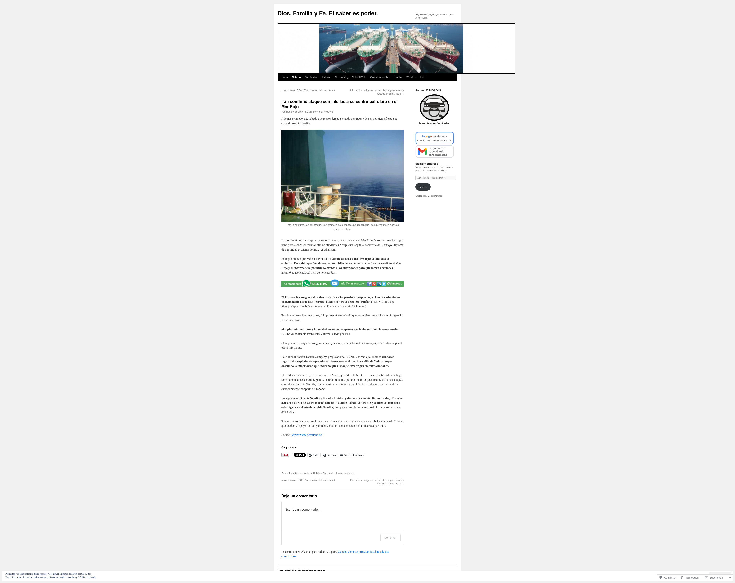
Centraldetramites (380, 77)
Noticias (296, 77)
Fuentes (398, 77)
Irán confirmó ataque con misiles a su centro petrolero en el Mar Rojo (339, 103)
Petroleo (326, 77)
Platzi (423, 77)
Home (285, 77)
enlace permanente (344, 473)
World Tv (411, 77)
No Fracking (341, 77)
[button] (342, 283)
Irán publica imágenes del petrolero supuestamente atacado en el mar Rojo (377, 91)
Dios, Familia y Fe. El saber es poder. (328, 13)
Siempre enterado (426, 163)
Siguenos (423, 186)
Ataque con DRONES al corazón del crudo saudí (308, 90)
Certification (311, 77)
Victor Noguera (325, 111)
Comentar (390, 537)
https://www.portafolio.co (306, 435)
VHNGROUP (359, 77)
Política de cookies (88, 577)
